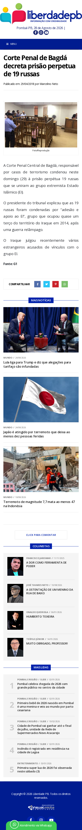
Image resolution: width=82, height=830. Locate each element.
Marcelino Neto (49, 84)
